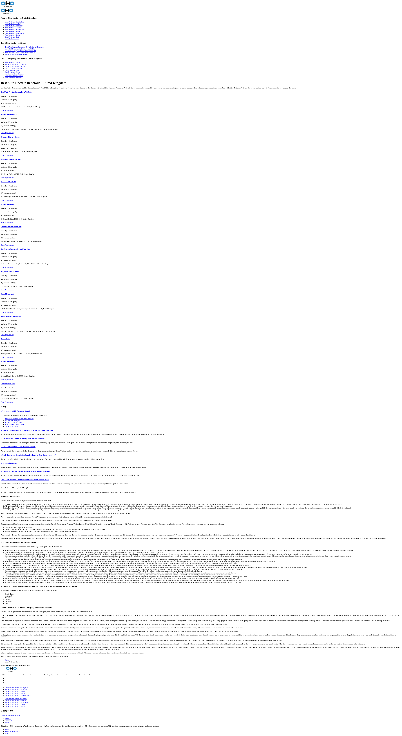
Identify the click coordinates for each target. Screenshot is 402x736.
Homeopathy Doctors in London (16, 699)
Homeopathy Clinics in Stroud (15, 66)
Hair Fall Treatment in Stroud (14, 74)
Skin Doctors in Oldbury (13, 24)
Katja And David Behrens (10, 271)
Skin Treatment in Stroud (13, 78)
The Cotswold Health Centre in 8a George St (20, 53)
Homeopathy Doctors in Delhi (15, 691)
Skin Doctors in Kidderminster (15, 33)
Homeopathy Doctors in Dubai (15, 693)
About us (8, 719)
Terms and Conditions (12, 731)
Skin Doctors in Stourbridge (14, 29)
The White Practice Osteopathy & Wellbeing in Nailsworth (24, 47)
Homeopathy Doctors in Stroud (15, 64)
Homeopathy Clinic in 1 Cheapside (16, 54)
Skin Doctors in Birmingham (14, 22)
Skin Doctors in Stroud (12, 31)
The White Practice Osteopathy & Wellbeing (16, 92)
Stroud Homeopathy (8, 294)
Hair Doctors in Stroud (12, 72)
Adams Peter (5, 339)
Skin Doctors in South (12, 35)
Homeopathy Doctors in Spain (15, 704)
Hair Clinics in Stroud (12, 70)
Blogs (7, 722)
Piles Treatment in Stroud (13, 68)
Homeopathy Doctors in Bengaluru (16, 688)
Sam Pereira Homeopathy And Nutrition (15, 249)
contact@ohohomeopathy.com (11, 715)
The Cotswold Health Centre (11, 159)
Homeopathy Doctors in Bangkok (16, 689)
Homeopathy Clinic (8, 384)
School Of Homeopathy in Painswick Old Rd (20, 49)
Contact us (8, 720)
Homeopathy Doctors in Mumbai (16, 700)
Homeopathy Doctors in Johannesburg (17, 695)
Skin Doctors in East (12, 37)
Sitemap (7, 729)
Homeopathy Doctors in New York (16, 702)
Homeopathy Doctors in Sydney (15, 706)
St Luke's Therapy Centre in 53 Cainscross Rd (20, 51)
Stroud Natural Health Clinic (11, 227)
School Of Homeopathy (9, 114)
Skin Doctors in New (12, 39)
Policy (7, 733)
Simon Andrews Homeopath (11, 316)
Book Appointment (7, 110)
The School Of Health (8, 182)
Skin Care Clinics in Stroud (14, 76)
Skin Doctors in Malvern (13, 27)
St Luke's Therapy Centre (10, 137)
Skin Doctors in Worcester (13, 26)
